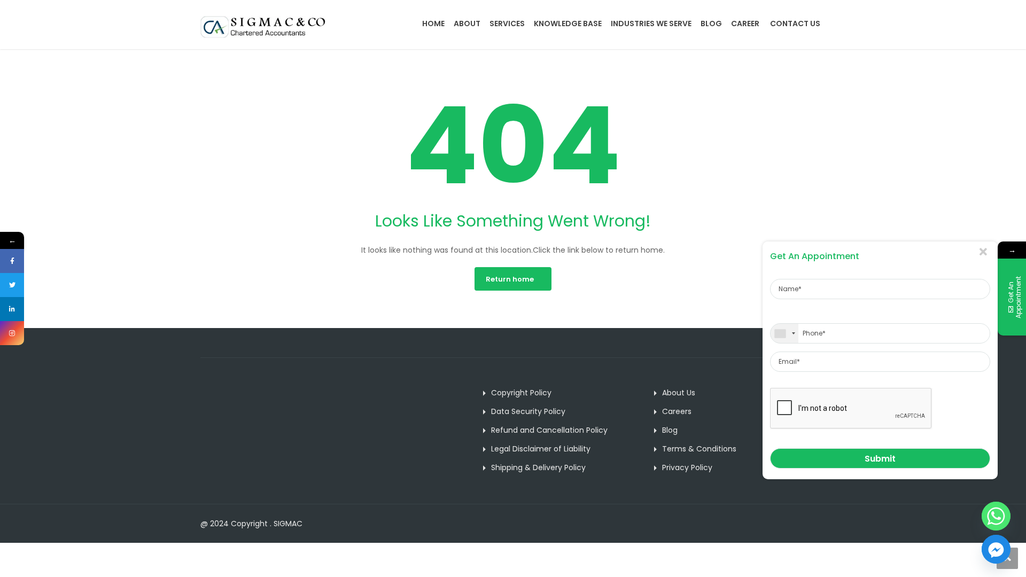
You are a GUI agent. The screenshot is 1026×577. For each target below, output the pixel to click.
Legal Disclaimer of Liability (540, 448)
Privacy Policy (687, 467)
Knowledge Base (568, 23)
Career (745, 23)
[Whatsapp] (996, 516)
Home (433, 23)
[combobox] (784, 333)
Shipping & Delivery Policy (538, 467)
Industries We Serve (651, 23)
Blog (711, 23)
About (467, 23)
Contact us (795, 23)
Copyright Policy (521, 392)
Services (507, 23)
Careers (676, 411)
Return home (510, 279)
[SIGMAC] (263, 26)
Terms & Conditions (699, 448)
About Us (678, 392)
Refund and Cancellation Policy (549, 430)
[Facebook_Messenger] (996, 549)
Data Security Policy (528, 411)
